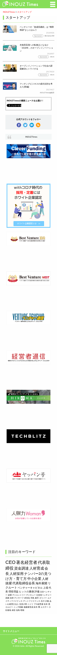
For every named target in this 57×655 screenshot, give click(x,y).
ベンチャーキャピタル (30, 587)
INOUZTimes (9, 12)
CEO (10, 562)
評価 (36, 591)
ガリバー (43, 598)
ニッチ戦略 (18, 607)
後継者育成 (28, 607)
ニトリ (30, 604)
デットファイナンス (31, 601)
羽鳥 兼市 (35, 598)
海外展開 (41, 583)
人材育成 (36, 568)
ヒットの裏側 (26, 591)
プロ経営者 (38, 604)
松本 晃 (47, 604)
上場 (45, 587)
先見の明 (23, 604)
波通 (10, 595)
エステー (44, 607)
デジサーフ (19, 598)
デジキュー (31, 595)
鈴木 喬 (37, 607)
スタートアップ (24, 12)
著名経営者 (26, 562)
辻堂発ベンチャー (43, 595)
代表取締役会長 (23, 583)
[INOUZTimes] (20, 6)
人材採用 (17, 574)
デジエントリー (19, 595)
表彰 (13, 610)
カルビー (9, 607)
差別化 (27, 598)
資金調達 (21, 568)
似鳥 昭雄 (20, 610)
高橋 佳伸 (9, 598)
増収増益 (13, 591)
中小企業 (34, 579)
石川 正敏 (45, 601)
